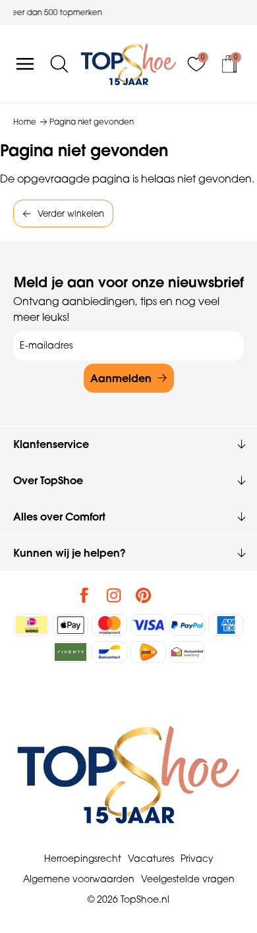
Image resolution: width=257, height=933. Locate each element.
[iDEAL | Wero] (31, 625)
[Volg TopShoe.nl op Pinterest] (143, 595)
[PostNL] (148, 652)
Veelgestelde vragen (188, 879)
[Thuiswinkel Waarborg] (187, 652)
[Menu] (25, 64)
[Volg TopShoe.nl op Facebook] (84, 595)
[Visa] (148, 625)
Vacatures (151, 858)
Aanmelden (121, 378)
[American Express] (226, 625)
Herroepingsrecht (82, 858)
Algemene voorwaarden (78, 879)
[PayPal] (187, 625)
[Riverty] (70, 652)
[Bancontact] (109, 652)
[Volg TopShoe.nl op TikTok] (173, 595)
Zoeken (16, 107)
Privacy (197, 858)
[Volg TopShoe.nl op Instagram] (114, 595)
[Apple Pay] (70, 625)
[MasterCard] (109, 625)
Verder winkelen (71, 213)
